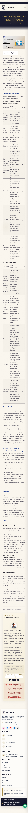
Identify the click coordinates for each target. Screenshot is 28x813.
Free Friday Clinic (6, 770)
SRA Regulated (10, 674)
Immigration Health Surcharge (8, 765)
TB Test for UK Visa (6, 767)
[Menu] (25, 7)
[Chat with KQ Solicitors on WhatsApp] (25, 806)
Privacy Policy (5, 780)
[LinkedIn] (10, 680)
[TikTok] (15, 680)
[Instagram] (3, 728)
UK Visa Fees (5, 762)
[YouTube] (13, 680)
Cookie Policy (5, 782)
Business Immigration (19, 23)
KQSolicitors (10, 712)
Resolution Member (10, 677)
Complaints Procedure (7, 785)
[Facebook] (18, 680)
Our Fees (4, 777)
